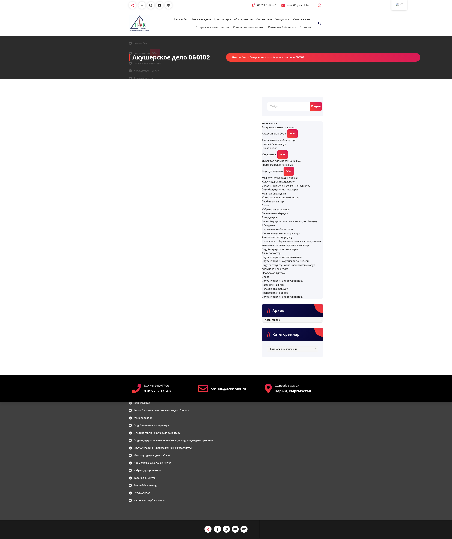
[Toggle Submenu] (292, 133)
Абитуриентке (243, 19)
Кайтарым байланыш (282, 27)
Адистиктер (221, 19)
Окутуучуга (282, 19)
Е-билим (305, 27)
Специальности (259, 57)
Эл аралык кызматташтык (212, 27)
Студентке (262, 19)
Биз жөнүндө (200, 19)
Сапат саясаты (302, 19)
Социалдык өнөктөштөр (248, 27)
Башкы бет (181, 19)
